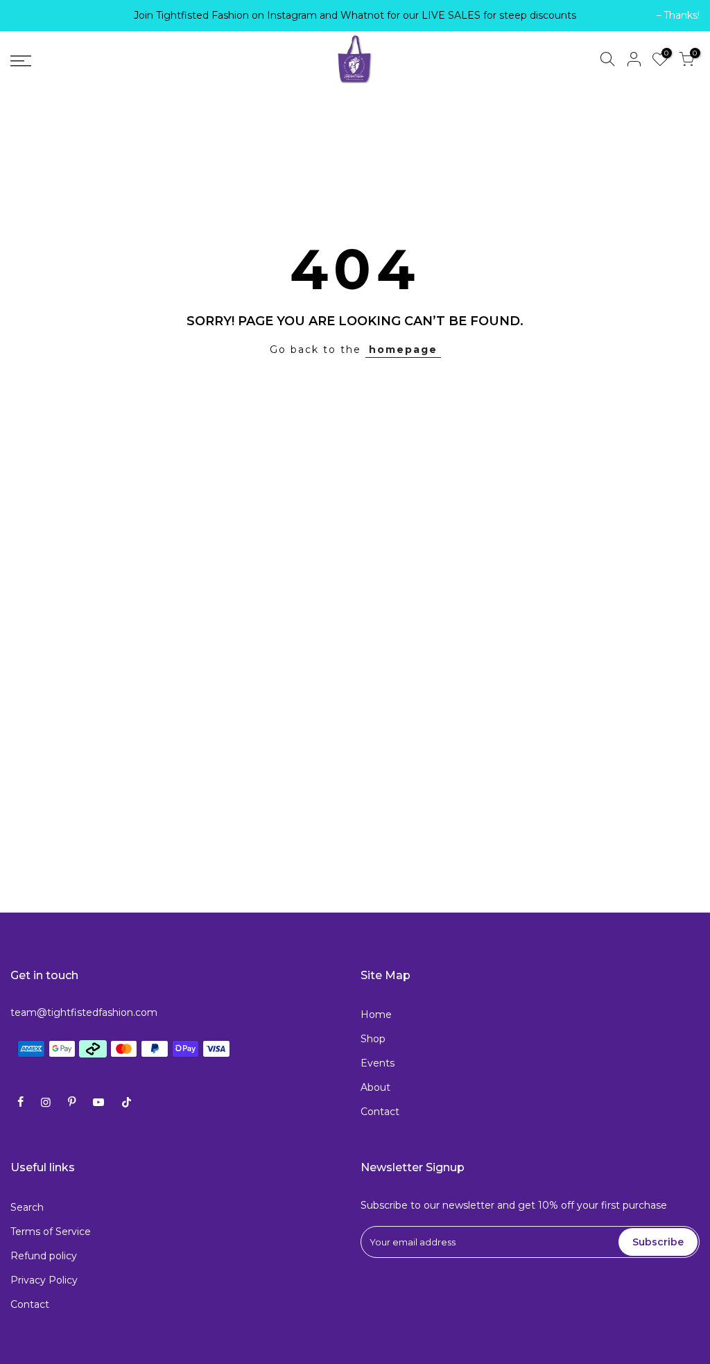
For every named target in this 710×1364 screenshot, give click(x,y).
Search (27, 1207)
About (375, 1087)
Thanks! (35, 15)
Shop (373, 1039)
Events (378, 1063)
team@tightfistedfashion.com (83, 1012)
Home (376, 1014)
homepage (403, 349)
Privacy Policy (44, 1280)
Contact (380, 1111)
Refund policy (43, 1256)
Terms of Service (50, 1231)
